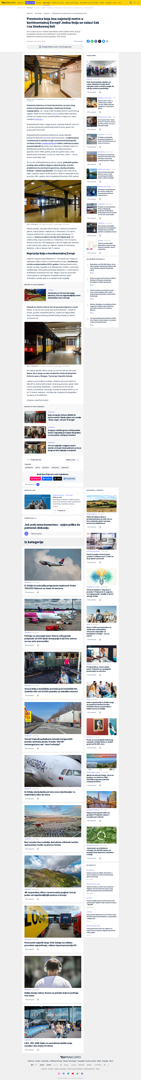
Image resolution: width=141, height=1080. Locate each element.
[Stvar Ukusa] (107, 1065)
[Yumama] (97, 1065)
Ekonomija (38, 13)
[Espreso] (49, 1065)
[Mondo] (34, 1065)
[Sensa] (89, 1065)
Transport (47, 13)
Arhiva (98, 1069)
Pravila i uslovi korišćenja (74, 1069)
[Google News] (82, 1073)
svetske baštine (48, 143)
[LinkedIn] (68, 1073)
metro (37, 467)
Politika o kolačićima (60, 1069)
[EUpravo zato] (9, 3)
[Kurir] (42, 1065)
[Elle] (56, 1065)
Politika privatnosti (89, 1069)
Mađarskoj (38, 119)
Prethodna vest (36, 460)
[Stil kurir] (61, 1065)
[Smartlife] (81, 1065)
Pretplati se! (61, 510)
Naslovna (30, 13)
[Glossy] (66, 1065)
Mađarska (64, 467)
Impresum (44, 1069)
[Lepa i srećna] (73, 1065)
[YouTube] (73, 1073)
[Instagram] (59, 1073)
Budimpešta (29, 467)
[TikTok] (77, 1073)
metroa (55, 114)
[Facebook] (64, 1073)
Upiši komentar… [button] (37, 534)
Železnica (45, 467)
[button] (78, 41)
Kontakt (50, 1069)
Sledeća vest (70, 460)
